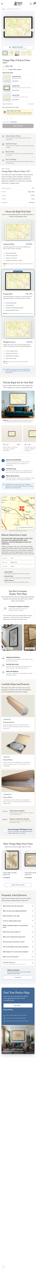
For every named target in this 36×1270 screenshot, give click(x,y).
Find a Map (18, 1005)
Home (3, 9)
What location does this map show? (13, 906)
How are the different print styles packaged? (15, 946)
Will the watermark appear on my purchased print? (15, 926)
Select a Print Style (18, 126)
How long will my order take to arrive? (14, 941)
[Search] (30, 4)
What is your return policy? (11, 956)
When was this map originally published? (15, 911)
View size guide (31, 103)
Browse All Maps (8, 1009)
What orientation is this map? (11, 916)
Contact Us (18, 977)
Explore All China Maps (18, 885)
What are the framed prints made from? (14, 937)
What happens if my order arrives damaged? (15, 951)
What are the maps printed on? (12, 932)
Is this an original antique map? (12, 921)
